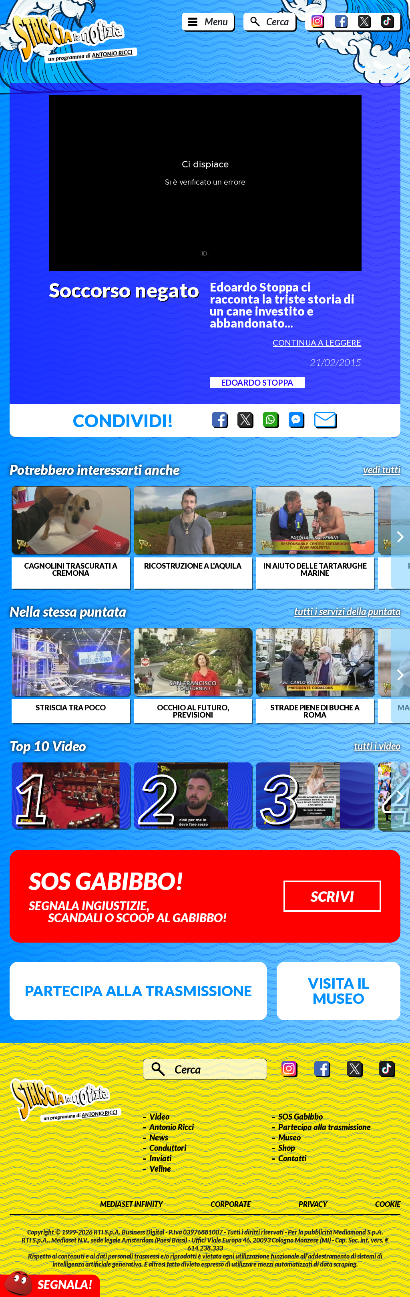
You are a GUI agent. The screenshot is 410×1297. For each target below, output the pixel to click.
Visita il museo (338, 990)
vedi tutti (381, 470)
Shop (286, 1147)
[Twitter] (364, 21)
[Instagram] (318, 21)
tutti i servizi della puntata (347, 611)
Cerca (277, 21)
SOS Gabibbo (300, 1116)
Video (159, 1116)
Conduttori (167, 1147)
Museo (289, 1137)
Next (400, 537)
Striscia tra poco (71, 707)
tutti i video (377, 746)
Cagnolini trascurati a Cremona (70, 569)
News (158, 1137)
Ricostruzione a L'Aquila (192, 565)
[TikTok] (387, 21)
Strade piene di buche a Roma (315, 711)
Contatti (292, 1158)
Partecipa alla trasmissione (138, 990)
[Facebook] (341, 21)
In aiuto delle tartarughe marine (315, 569)
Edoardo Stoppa (257, 382)
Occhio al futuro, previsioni (193, 711)
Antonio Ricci (171, 1127)
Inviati (160, 1158)
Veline (160, 1168)
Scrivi (332, 896)
